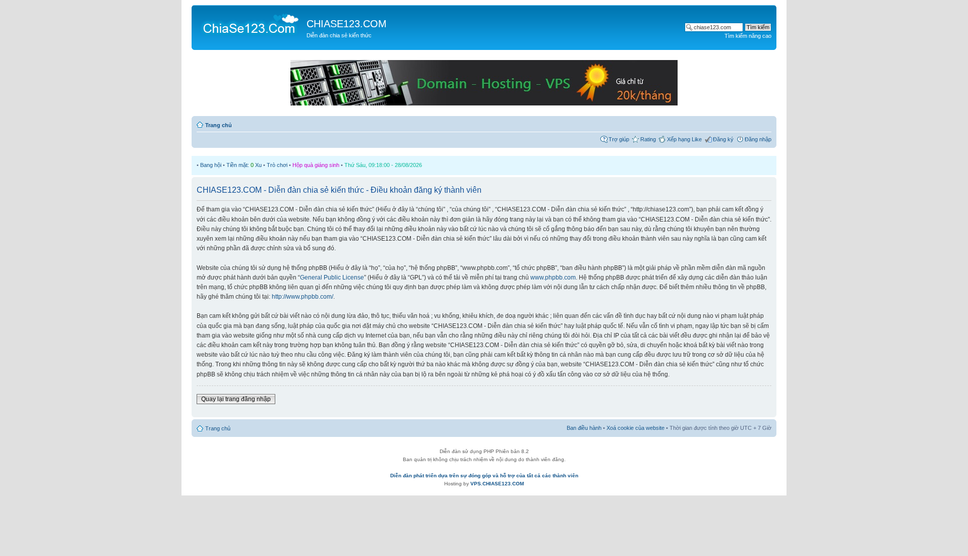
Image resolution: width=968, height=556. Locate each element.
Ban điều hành (584, 428)
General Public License (332, 277)
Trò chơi (277, 165)
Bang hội (210, 165)
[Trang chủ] (250, 23)
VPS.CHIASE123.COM (497, 483)
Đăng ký (723, 139)
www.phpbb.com (553, 277)
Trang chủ (218, 125)
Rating (648, 139)
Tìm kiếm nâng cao (747, 36)
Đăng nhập (758, 139)
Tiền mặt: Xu (244, 165)
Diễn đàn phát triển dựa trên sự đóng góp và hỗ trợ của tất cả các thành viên (484, 475)
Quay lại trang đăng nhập (236, 399)
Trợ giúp (619, 139)
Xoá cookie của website (635, 428)
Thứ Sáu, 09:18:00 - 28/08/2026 (383, 165)
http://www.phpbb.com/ (302, 296)
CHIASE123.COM (347, 23)
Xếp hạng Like (684, 139)
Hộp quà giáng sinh (315, 165)
